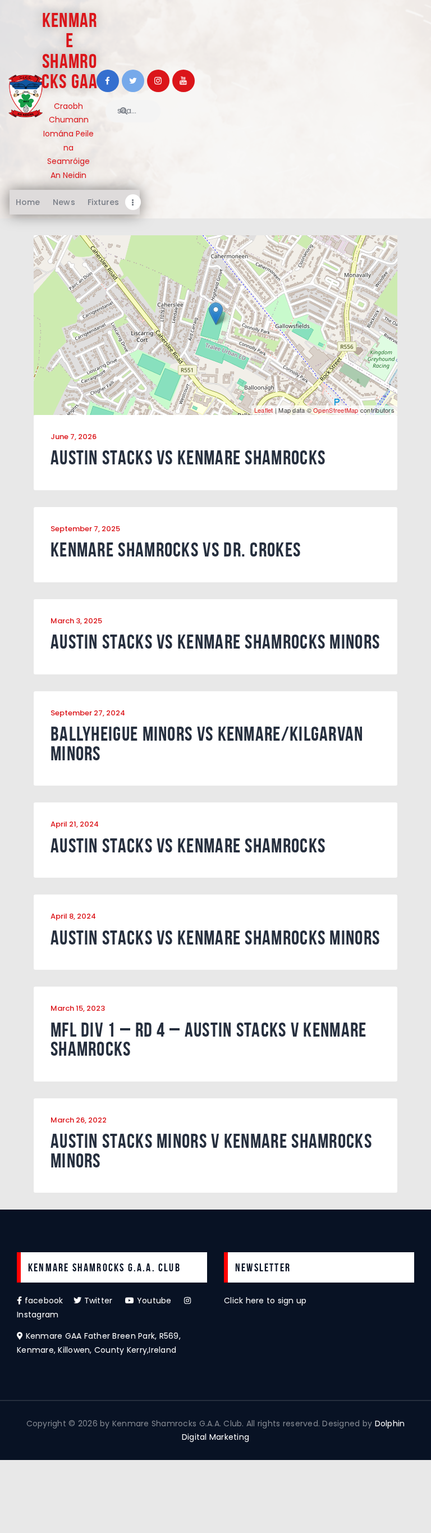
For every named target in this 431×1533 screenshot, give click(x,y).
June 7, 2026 (74, 436)
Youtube (159, 1300)
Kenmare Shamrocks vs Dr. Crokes (176, 550)
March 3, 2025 (76, 620)
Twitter (103, 1300)
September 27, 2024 (88, 713)
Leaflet (263, 409)
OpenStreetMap (335, 409)
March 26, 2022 (79, 1120)
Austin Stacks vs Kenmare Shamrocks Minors (215, 642)
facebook (48, 1300)
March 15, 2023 (78, 1008)
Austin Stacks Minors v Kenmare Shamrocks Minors (211, 1151)
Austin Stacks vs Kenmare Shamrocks (188, 458)
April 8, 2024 (73, 916)
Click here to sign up (265, 1300)
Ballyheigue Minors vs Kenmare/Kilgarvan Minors (207, 743)
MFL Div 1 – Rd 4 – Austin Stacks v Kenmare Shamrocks (209, 1039)
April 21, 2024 (75, 824)
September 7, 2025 (85, 528)
